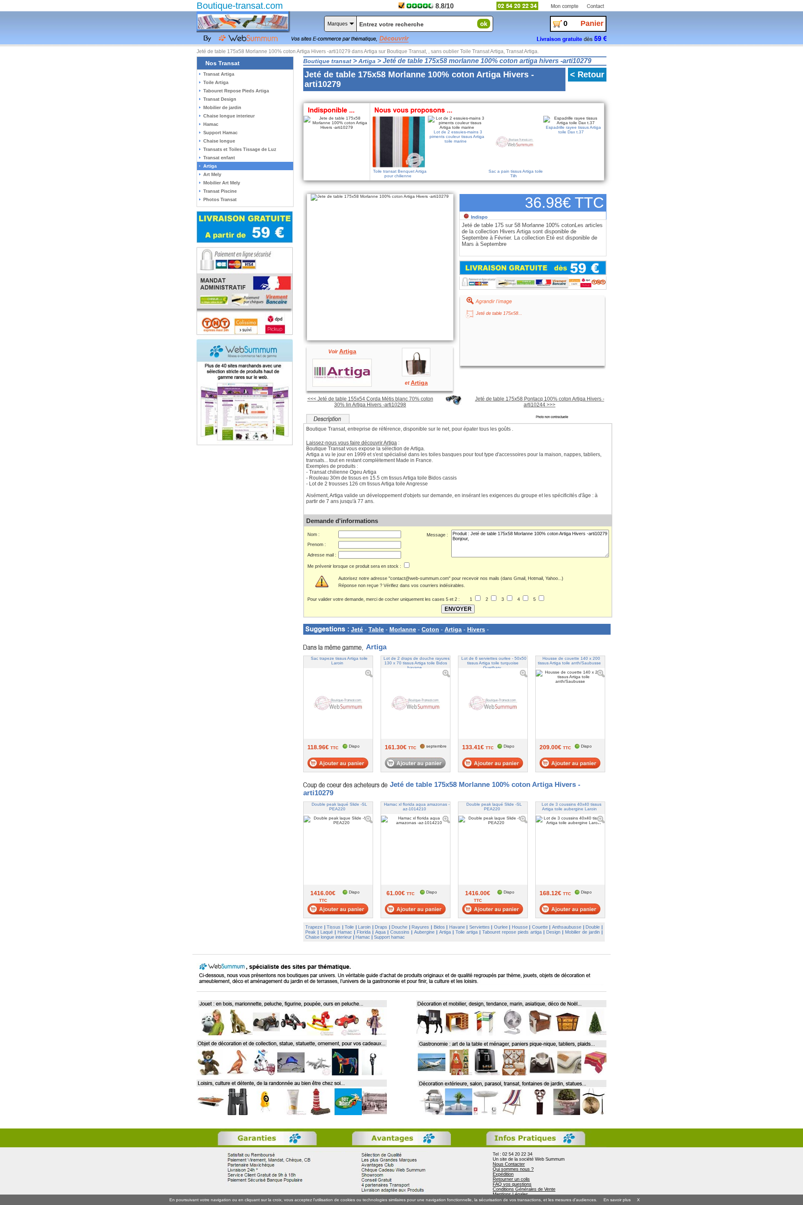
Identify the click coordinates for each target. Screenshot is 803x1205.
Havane (457, 926)
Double (593, 926)
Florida (364, 931)
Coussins (399, 931)
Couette (540, 926)
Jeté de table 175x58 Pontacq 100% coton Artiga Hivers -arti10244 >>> (539, 402)
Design (553, 931)
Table (376, 629)
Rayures (420, 926)
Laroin (364, 926)
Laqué (326, 931)
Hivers (476, 629)
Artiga (453, 629)
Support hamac (389, 936)
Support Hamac (220, 132)
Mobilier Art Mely (221, 182)
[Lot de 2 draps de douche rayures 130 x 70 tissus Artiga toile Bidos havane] (415, 763)
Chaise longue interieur (328, 936)
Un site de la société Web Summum (529, 1159)
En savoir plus (617, 1199)
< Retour (587, 74)
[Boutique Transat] (243, 21)
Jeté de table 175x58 (497, 313)
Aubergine (424, 931)
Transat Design (219, 99)
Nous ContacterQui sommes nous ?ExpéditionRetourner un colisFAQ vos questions (513, 1174)
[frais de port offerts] (532, 267)
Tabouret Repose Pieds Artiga (236, 90)
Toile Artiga (215, 82)
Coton (430, 629)
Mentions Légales (510, 1194)
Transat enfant (219, 157)
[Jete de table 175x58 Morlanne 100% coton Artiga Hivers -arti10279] (381, 195)
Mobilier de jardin (582, 931)
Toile (349, 926)
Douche (399, 926)
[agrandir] (486, 300)
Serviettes (479, 926)
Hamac (345, 931)
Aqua (380, 931)
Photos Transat (220, 199)
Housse (520, 926)
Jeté (357, 629)
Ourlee (501, 926)
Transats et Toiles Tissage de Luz (239, 149)
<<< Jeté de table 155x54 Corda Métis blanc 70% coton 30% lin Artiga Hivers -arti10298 (370, 402)
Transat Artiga (218, 74)
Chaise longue (219, 140)
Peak (310, 931)
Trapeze (313, 926)
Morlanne (402, 629)
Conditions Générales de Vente (524, 1189)
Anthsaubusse (566, 926)
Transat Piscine (220, 191)
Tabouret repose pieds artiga (512, 931)
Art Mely (212, 174)
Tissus (333, 926)
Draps (381, 926)
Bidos (439, 926)
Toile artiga (466, 931)
